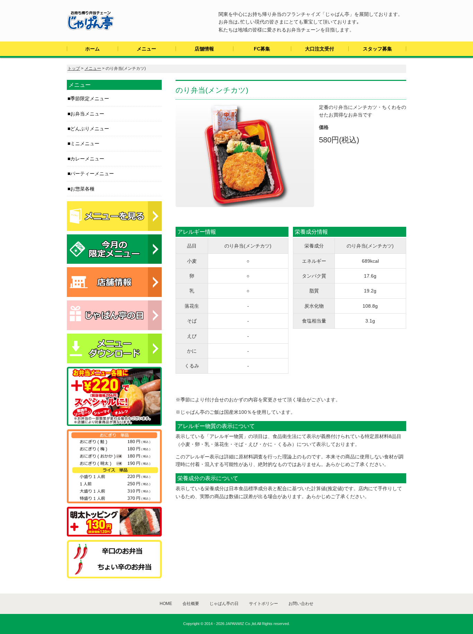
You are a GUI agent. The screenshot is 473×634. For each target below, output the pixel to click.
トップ (74, 68)
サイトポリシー (263, 603)
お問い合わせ (300, 603)
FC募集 (262, 49)
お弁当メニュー (87, 113)
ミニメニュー (84, 143)
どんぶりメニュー (89, 128)
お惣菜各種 (82, 189)
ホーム (92, 49)
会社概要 (190, 603)
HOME (166, 603)
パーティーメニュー (92, 173)
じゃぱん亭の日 (224, 603)
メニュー (146, 49)
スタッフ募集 (377, 49)
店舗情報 (204, 49)
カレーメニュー (87, 158)
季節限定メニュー (89, 98)
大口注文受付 (319, 49)
